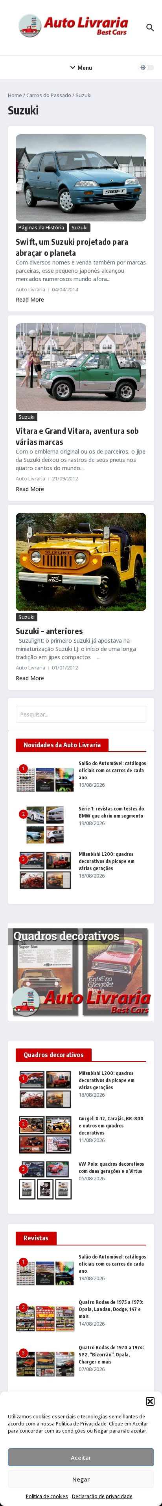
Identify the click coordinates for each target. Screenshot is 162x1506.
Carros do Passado (48, 95)
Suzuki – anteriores (49, 631)
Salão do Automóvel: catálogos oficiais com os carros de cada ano (112, 770)
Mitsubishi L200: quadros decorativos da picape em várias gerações (106, 861)
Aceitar (81, 1457)
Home (15, 95)
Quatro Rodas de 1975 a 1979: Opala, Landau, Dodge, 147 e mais (111, 1309)
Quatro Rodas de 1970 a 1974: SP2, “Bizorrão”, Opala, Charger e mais (111, 1355)
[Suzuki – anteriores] (81, 562)
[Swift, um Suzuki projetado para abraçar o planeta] (81, 177)
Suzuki (80, 227)
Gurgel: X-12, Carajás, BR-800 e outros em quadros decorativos (111, 1126)
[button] (150, 1401)
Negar (81, 1479)
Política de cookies (47, 1496)
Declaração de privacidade (102, 1496)
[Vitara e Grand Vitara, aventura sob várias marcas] (81, 367)
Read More (30, 299)
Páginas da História (41, 227)
